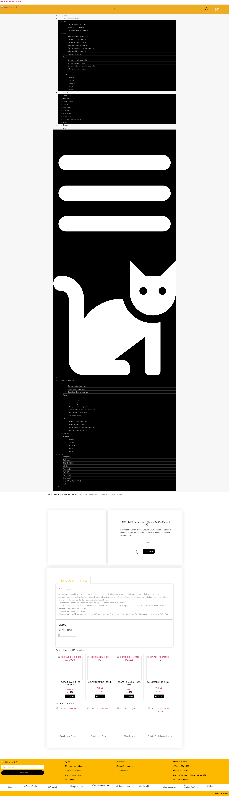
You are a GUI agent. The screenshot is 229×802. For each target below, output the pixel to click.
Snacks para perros (74, 54)
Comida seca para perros (77, 42)
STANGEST (67, 116)
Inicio (65, 16)
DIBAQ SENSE (68, 101)
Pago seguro (70, 779)
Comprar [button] (70, 696)
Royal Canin (67, 113)
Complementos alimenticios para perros (82, 48)
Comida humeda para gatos (78, 60)
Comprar (149, 551)
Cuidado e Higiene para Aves (78, 30)
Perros (65, 33)
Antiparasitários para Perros (78, 36)
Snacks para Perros (69, 494)
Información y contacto (124, 766)
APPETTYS (66, 95)
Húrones (71, 81)
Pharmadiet (67, 107)
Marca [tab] (83, 580)
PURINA (66, 110)
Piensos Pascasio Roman (11, 1)
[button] (114, 253)
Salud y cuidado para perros (78, 45)
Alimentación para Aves (76, 27)
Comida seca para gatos (76, 63)
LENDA (65, 104)
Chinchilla (71, 84)
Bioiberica (66, 98)
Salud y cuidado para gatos (77, 69)
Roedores (66, 75)
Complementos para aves (77, 24)
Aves (64, 22)
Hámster (71, 78)
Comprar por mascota (71, 19)
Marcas (65, 92)
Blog (64, 128)
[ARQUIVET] (67, 636)
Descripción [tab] (67, 580)
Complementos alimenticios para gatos (82, 66)
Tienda (65, 125)
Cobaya (70, 90)
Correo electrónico (9, 764)
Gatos (65, 57)
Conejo (70, 87)
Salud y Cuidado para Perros (78, 51)
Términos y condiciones (74, 766)
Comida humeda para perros (78, 39)
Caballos (66, 72)
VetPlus (65, 122)
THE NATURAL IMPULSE (72, 119)
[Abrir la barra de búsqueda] (114, 9)
